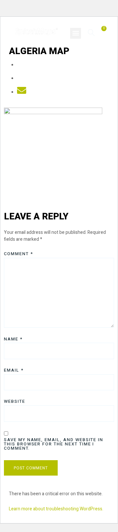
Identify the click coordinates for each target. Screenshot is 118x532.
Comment (18, 254)
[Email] (21, 92)
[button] (75, 33)
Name (13, 339)
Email (14, 370)
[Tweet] (21, 78)
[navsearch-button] (91, 32)
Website (14, 401)
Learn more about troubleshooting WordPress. (56, 508)
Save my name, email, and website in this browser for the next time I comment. (53, 444)
